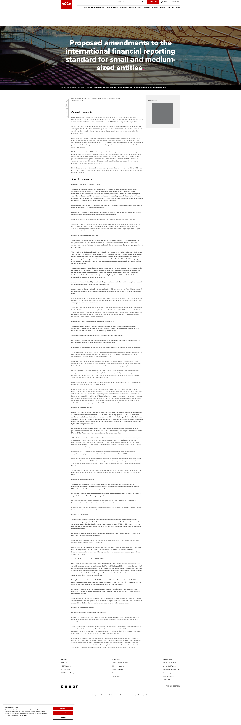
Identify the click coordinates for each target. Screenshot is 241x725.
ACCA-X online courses (120, 663)
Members (146, 7)
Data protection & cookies (117, 695)
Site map (141, 695)
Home (63, 87)
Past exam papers (169, 676)
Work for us (116, 676)
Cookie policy (23, 715)
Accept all (62, 708)
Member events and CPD (171, 669)
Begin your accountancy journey (94, 7)
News (114, 673)
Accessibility (92, 695)
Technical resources (73, 87)
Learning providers (135, 7)
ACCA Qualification (169, 666)
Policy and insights (174, 7)
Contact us (149, 695)
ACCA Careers (66, 669)
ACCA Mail (166, 680)
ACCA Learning (66, 666)
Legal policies (102, 695)
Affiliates (162, 7)
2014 (82, 87)
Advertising (132, 695)
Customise (63, 717)
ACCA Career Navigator (69, 673)
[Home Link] (173, 686)
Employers (123, 7)
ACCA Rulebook (117, 669)
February (89, 87)
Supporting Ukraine (169, 673)
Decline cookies (62, 713)
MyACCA (64, 663)
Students (154, 7)
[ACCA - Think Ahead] (66, 8)
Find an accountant (118, 666)
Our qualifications (112, 7)
